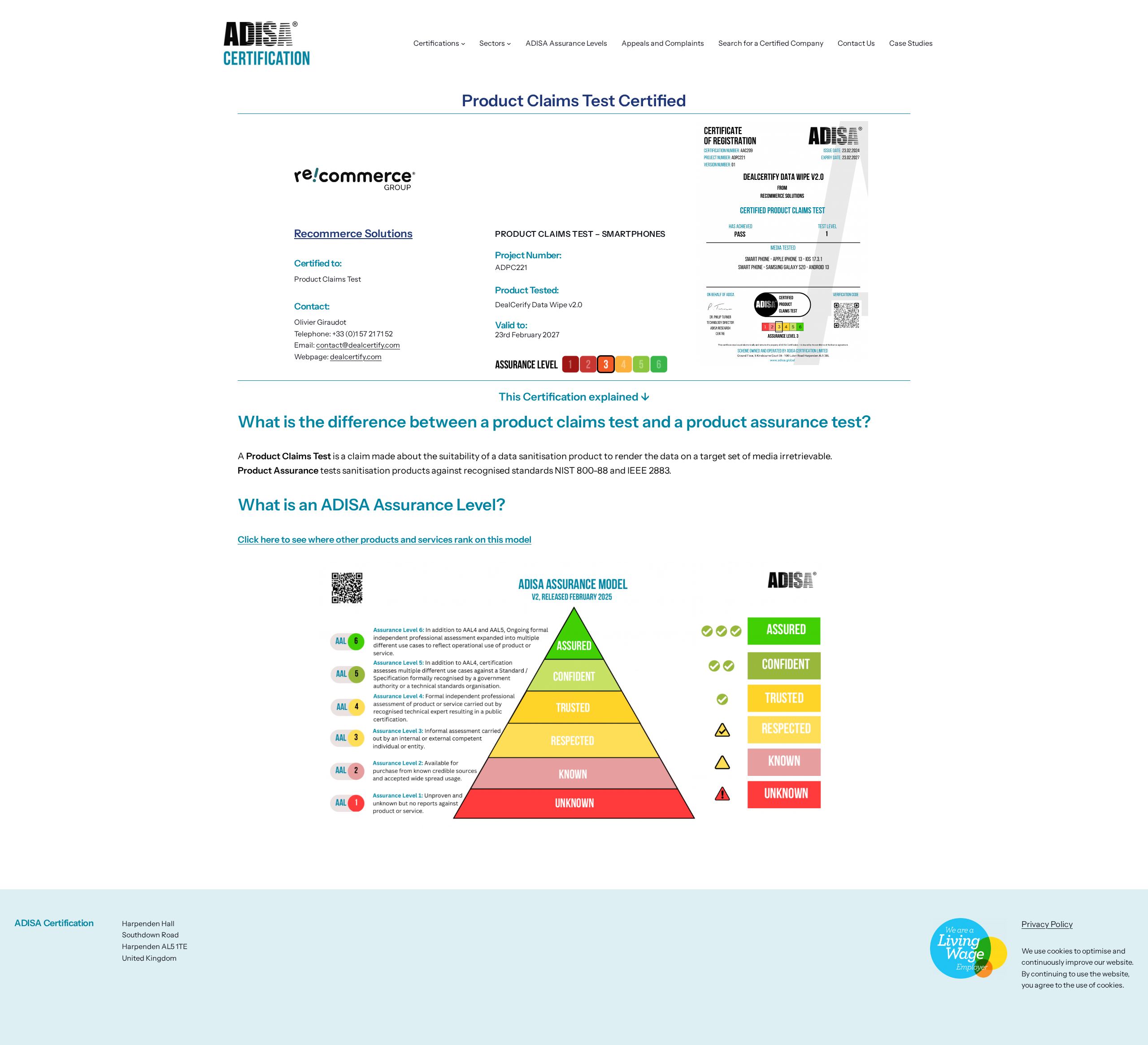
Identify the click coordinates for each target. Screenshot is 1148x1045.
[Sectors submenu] (509, 43)
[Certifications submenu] (463, 43)
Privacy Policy (1047, 924)
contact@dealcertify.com (358, 344)
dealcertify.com (356, 356)
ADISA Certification (53, 923)
